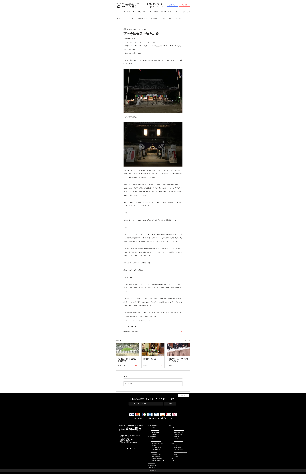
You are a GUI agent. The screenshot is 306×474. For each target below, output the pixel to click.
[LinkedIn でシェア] (132, 326)
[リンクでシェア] (136, 326)
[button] (188, 18)
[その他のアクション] (181, 29)
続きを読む (179, 18)
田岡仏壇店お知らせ (142, 18)
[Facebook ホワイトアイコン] (127, 448)
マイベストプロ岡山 (129, 18)
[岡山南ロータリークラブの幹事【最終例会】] (178, 349)
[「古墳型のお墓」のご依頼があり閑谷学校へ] (127, 349)
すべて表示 (187, 340)
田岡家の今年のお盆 (149, 359)
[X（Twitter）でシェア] (128, 326)
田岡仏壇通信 (155, 18)
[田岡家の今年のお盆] (153, 349)
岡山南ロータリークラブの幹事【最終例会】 (178, 360)
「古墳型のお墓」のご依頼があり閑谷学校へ (127, 360)
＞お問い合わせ (151, 467)
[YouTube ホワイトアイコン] (133, 448)
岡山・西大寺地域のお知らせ (142, 320)
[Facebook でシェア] (124, 326)
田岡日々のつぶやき (167, 18)
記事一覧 (118, 18)
